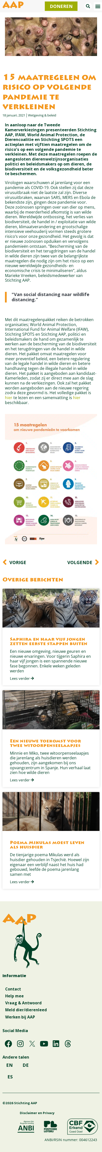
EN (9, 1065)
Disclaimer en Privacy (37, 1113)
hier (8, 397)
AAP (13, 5)
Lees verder (20, 679)
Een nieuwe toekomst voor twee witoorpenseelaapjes (45, 743)
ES (10, 1077)
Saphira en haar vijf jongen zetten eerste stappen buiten (48, 641)
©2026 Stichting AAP (19, 1103)
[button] (88, 6)
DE (26, 1065)
